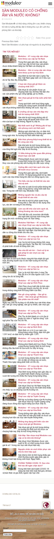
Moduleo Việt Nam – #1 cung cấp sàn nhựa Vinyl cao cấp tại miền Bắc (34, 223)
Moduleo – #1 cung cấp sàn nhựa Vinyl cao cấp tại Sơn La (33, 268)
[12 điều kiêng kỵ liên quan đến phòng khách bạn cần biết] (9, 156)
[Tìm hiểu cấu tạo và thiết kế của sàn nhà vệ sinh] (9, 184)
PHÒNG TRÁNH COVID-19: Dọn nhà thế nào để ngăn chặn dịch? (33, 464)
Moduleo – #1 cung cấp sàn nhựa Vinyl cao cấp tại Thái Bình (33, 367)
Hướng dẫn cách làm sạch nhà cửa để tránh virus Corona (33, 168)
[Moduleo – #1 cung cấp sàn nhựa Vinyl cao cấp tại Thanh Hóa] (9, 355)
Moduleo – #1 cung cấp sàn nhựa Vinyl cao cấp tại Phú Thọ (33, 312)
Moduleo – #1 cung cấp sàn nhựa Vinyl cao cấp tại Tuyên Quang (33, 395)
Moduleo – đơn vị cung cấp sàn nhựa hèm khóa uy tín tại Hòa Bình (34, 71)
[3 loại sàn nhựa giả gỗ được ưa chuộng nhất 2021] (9, 87)
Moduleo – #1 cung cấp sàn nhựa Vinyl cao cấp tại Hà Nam (33, 381)
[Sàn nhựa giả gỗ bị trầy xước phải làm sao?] (9, 101)
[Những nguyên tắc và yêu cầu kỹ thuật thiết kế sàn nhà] (9, 198)
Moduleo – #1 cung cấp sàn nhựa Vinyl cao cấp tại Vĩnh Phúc (33, 281)
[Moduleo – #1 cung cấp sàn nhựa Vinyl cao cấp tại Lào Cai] (9, 239)
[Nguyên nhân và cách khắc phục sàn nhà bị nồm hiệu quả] (9, 452)
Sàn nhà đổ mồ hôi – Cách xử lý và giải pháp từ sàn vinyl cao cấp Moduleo (33, 252)
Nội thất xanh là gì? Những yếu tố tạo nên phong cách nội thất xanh (34, 126)
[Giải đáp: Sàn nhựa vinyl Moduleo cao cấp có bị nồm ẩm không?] (9, 438)
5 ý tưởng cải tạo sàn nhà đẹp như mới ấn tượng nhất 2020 (33, 113)
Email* (6, 528)
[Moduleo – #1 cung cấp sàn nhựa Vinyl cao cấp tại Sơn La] (9, 270)
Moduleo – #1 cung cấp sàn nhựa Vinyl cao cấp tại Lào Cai (33, 237)
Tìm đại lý (7, 505)
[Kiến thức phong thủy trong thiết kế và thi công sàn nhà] (9, 142)
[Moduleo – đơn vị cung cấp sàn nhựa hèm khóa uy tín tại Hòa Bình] (9, 73)
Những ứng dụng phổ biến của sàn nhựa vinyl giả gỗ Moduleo (33, 422)
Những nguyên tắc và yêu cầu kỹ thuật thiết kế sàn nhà (32, 196)
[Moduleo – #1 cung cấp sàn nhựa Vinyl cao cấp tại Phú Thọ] (9, 314)
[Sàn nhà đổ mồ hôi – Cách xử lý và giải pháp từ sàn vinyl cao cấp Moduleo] (9, 253)
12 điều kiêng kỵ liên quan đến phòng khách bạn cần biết (34, 154)
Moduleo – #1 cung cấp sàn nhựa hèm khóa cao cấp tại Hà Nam (33, 57)
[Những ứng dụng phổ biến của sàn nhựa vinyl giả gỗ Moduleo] (9, 424)
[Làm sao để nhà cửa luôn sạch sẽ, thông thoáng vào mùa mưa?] (9, 212)
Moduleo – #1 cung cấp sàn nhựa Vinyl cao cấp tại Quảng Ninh (33, 339)
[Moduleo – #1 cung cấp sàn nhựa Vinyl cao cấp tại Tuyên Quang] (9, 397)
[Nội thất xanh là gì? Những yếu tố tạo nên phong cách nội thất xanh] (9, 128)
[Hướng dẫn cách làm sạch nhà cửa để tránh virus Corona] (9, 170)
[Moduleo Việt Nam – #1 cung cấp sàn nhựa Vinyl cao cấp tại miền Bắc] (9, 225)
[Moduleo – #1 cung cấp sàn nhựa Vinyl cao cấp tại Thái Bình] (9, 369)
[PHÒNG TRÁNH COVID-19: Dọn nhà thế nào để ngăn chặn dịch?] (9, 466)
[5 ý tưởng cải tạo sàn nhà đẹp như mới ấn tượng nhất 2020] (9, 115)
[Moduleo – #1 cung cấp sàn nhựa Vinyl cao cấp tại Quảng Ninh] (9, 341)
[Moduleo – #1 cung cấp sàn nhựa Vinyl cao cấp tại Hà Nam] (9, 383)
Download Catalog (11, 494)
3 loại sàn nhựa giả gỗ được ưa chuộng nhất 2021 (31, 85)
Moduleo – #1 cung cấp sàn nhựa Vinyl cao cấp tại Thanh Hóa (33, 353)
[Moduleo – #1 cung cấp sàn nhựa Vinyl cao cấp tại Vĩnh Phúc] (9, 283)
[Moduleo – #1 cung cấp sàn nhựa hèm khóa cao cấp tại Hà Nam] (9, 59)
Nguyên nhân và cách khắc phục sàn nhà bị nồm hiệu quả (34, 450)
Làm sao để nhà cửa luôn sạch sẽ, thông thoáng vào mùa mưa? (33, 210)
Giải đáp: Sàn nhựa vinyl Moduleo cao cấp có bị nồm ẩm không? (34, 436)
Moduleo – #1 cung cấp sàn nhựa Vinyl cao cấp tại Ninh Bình (33, 325)
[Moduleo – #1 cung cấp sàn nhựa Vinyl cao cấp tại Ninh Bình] (9, 327)
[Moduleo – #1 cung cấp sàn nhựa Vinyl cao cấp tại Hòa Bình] (9, 411)
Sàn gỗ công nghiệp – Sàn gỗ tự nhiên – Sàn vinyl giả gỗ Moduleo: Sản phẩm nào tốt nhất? (33, 296)
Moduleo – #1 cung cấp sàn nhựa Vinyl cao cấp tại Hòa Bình (33, 409)
